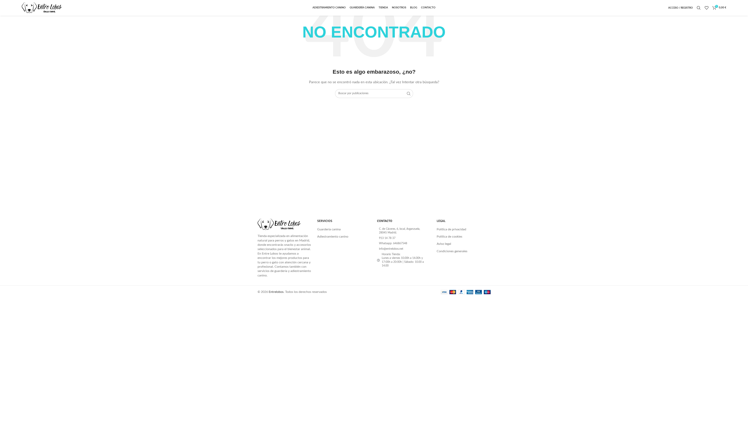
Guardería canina (329, 229)
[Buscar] (699, 8)
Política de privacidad (451, 229)
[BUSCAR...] (408, 93)
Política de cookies (449, 236)
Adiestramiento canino (332, 236)
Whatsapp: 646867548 (393, 243)
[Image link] (279, 224)
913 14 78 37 (387, 238)
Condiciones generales (452, 251)
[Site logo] (42, 7)
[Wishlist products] (706, 8)
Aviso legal (444, 243)
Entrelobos (276, 291)
